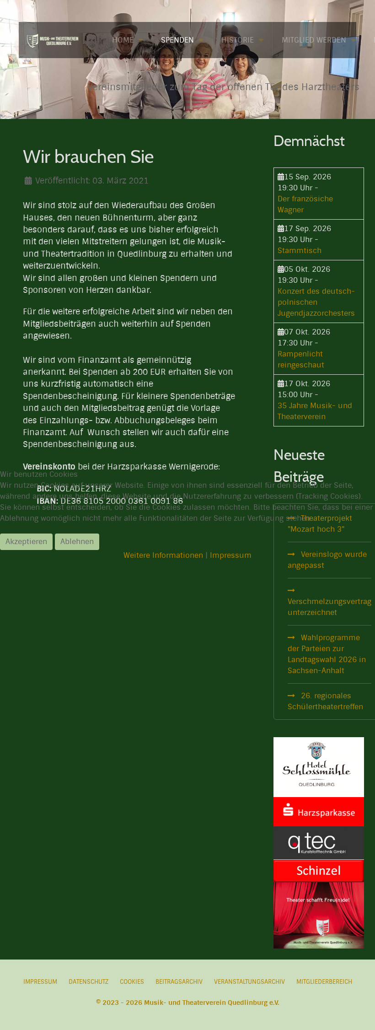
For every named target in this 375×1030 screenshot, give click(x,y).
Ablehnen (77, 541)
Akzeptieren (26, 541)
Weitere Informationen (163, 555)
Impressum (231, 555)
